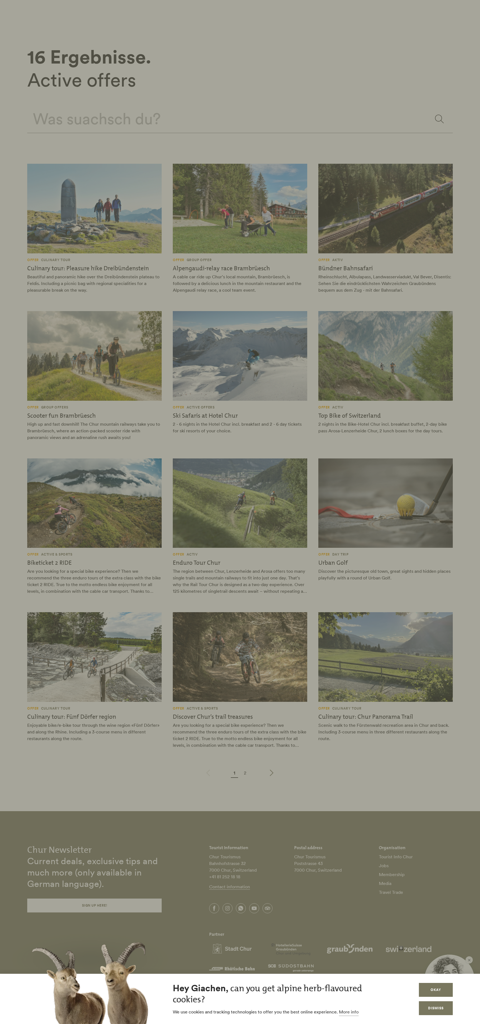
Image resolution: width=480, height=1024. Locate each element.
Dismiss (436, 1008)
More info (349, 1012)
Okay (436, 990)
